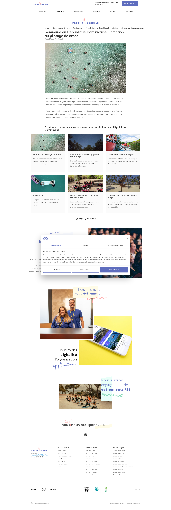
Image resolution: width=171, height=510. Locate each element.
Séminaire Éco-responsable (121, 464)
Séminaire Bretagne (91, 472)
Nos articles (61, 461)
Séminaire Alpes (90, 466)
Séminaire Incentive (118, 461)
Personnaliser (84, 270)
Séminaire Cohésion (119, 450)
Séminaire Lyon (90, 456)
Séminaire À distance (119, 453)
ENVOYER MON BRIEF (130, 3)
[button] (83, 90)
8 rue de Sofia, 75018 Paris (39, 455)
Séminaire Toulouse (91, 453)
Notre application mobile (65, 456)
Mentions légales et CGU (117, 503)
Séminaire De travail (119, 475)
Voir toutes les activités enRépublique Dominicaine (85, 219)
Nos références (62, 464)
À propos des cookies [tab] (115, 245)
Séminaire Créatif (118, 469)
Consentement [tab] (56, 245)
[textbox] (85, 108)
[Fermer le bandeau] (127, 238)
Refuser (57, 270)
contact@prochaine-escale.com (106, 3)
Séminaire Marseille (91, 461)
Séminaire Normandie (92, 469)
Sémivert (113, 11)
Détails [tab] (85, 245)
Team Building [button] (79, 11)
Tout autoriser (114, 270)
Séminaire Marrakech (92, 475)
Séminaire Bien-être (119, 472)
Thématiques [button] (60, 11)
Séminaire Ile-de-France (93, 464)
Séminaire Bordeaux (91, 458)
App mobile (129, 11)
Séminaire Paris (90, 450)
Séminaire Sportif (118, 458)
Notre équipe (62, 453)
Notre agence (62, 450)
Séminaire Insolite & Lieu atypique (123, 466)
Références (96, 11)
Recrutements (62, 458)
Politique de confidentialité (133, 503)
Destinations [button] (42, 11)
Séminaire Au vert (118, 456)
